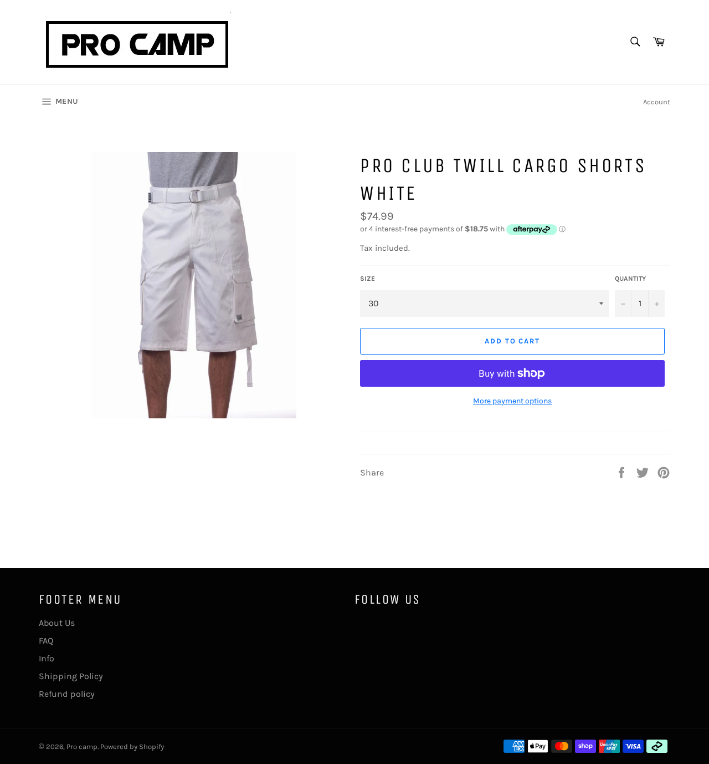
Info (46, 658)
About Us (57, 623)
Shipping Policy (71, 676)
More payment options (512, 401)
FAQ (46, 640)
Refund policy (67, 694)
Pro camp (81, 746)
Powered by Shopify (132, 746)
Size (367, 278)
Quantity (630, 278)
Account (656, 102)
